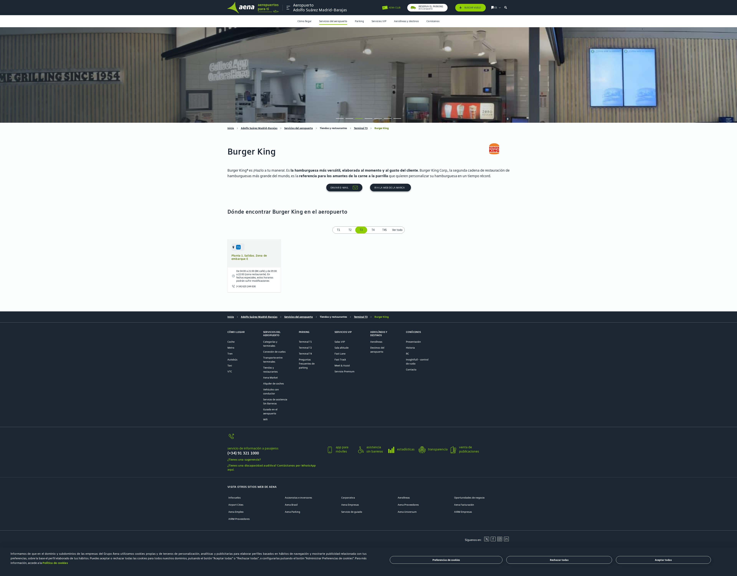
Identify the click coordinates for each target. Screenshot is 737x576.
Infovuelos (234, 497)
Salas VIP (340, 341)
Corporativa (348, 497)
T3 (361, 230)
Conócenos (433, 21)
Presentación (413, 341)
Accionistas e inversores (298, 497)
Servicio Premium (344, 371)
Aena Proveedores (408, 504)
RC (407, 353)
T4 (373, 230)
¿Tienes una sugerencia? (244, 459)
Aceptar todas (663, 560)
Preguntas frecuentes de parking (307, 363)
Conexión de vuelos (274, 351)
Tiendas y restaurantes (333, 128)
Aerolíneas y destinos (406, 21)
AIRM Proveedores (239, 519)
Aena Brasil (291, 504)
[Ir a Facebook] (493, 540)
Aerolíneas (376, 341)
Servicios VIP (379, 21)
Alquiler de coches (273, 383)
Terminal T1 (305, 341)
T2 (350, 230)
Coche (231, 341)
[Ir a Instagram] (499, 540)
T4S (384, 230)
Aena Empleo (236, 511)
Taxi (229, 365)
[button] (288, 7)
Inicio (230, 128)
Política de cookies (55, 563)
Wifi (265, 419)
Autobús (232, 359)
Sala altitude (342, 347)
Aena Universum (407, 511)
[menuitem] (304, 21)
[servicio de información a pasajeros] (275, 438)
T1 (338, 230)
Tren (230, 353)
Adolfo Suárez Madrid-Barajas (259, 128)
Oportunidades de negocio (469, 497)
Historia (410, 347)
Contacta (411, 369)
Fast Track (340, 359)
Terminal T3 (361, 128)
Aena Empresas (350, 504)
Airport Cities (235, 504)
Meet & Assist (342, 365)
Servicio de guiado (351, 511)
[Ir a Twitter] (486, 540)
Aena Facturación (464, 504)
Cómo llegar (304, 21)
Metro (230, 347)
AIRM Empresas (463, 511)
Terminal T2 (305, 347)
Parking (359, 21)
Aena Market (270, 377)
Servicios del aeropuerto (333, 21)
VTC (229, 371)
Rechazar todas (559, 560)
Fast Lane (340, 353)
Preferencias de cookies (446, 560)
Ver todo (397, 230)
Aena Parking (292, 511)
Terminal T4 (305, 353)
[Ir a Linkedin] (506, 540)
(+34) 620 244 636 (246, 286)
